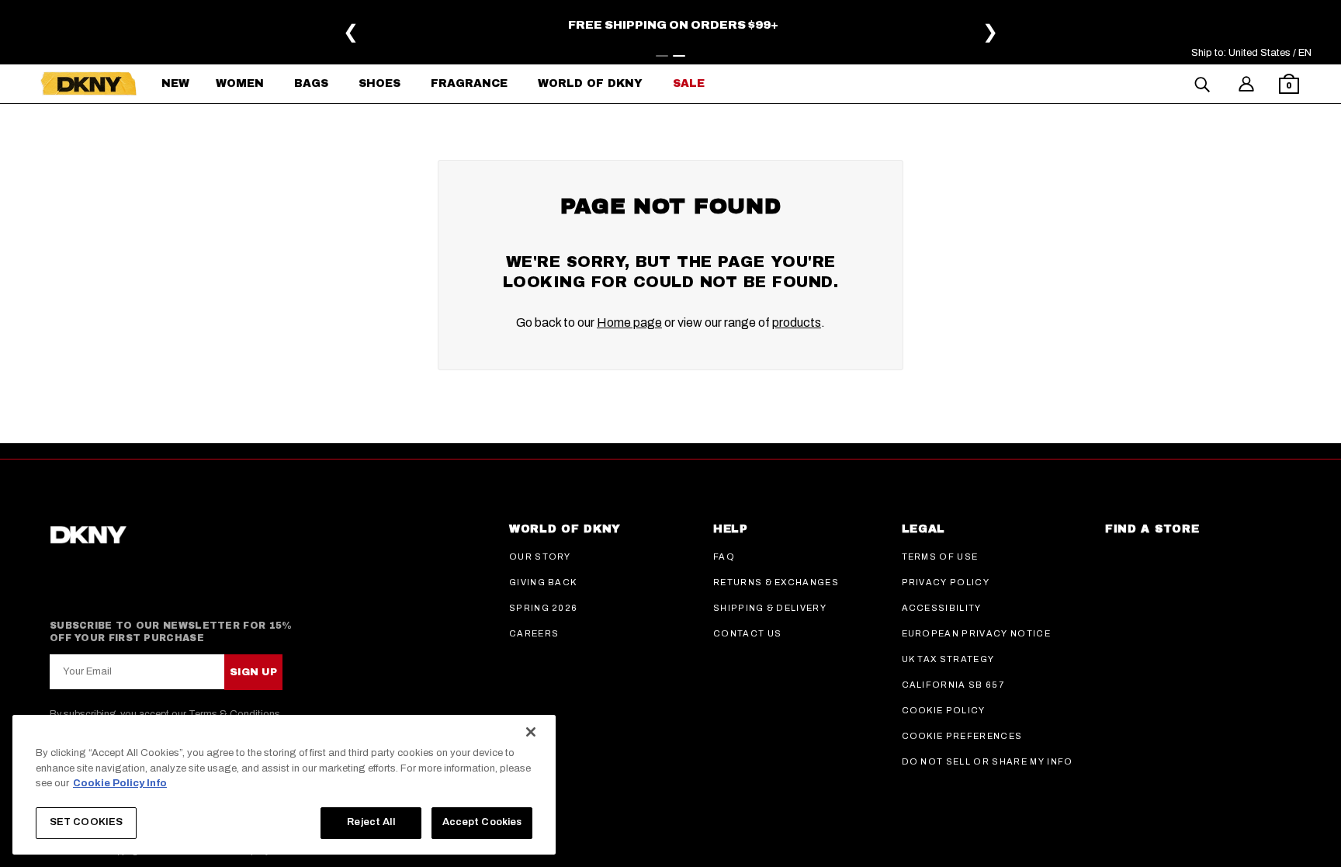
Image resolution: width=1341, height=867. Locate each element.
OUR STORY (540, 556)
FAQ (724, 556)
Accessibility (942, 607)
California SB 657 (953, 684)
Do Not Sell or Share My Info (987, 761)
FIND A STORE (1152, 529)
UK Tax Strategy (948, 659)
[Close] (531, 732)
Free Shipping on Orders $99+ (673, 25)
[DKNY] (88, 83)
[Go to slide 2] (679, 56)
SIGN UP (253, 672)
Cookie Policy (944, 710)
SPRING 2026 (543, 607)
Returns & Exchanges (776, 582)
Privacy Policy (945, 582)
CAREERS (534, 633)
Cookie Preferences (962, 735)
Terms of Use (940, 556)
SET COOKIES (86, 822)
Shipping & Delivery (769, 607)
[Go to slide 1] (662, 56)
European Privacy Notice (976, 633)
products (796, 322)
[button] (1289, 86)
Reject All (370, 822)
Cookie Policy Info (120, 783)
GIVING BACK (543, 582)
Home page (629, 322)
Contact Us (747, 633)
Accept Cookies (482, 822)
